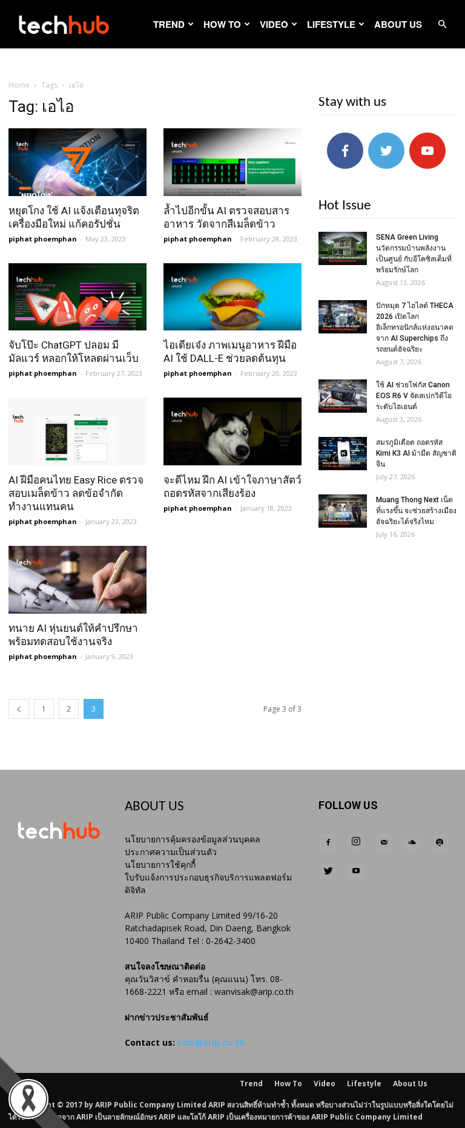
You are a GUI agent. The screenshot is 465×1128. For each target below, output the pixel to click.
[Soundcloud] (411, 843)
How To (222, 24)
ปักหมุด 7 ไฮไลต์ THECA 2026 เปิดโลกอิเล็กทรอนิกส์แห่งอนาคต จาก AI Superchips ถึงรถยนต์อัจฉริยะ (414, 327)
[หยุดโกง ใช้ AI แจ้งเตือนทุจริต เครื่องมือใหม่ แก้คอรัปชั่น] (77, 162)
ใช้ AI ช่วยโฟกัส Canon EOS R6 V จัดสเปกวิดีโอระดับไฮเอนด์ (414, 396)
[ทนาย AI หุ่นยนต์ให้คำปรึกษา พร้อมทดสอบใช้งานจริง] (77, 580)
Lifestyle (331, 24)
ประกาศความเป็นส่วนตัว (171, 851)
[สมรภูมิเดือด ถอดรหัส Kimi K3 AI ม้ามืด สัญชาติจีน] (342, 453)
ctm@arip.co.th (211, 1042)
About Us (398, 24)
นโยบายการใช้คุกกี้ (160, 864)
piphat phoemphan (42, 238)
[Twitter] (328, 871)
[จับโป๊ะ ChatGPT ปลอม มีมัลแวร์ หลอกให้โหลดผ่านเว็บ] (77, 297)
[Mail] (384, 843)
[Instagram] (356, 842)
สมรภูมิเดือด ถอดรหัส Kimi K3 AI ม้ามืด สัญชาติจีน (416, 453)
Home (19, 85)
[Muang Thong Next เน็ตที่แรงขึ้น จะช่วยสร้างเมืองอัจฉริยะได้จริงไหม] (342, 511)
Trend (169, 24)
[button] (442, 24)
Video (274, 24)
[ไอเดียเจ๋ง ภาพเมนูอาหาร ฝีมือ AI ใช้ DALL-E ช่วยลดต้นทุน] (232, 297)
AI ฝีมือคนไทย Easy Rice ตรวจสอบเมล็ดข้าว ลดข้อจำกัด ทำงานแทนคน (75, 493)
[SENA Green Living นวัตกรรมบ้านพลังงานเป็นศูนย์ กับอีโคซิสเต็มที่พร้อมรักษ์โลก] (342, 248)
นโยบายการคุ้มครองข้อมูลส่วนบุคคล (192, 839)
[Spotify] (439, 843)
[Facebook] (328, 843)
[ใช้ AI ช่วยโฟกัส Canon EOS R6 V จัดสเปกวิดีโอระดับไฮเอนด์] (342, 396)
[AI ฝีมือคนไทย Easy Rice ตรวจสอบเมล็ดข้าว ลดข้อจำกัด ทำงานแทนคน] (77, 431)
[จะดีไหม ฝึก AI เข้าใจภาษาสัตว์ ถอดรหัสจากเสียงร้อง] (232, 431)
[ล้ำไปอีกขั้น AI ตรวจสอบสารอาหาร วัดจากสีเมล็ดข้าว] (232, 162)
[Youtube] (356, 871)
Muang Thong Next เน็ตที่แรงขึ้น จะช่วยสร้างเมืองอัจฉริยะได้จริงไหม (416, 511)
